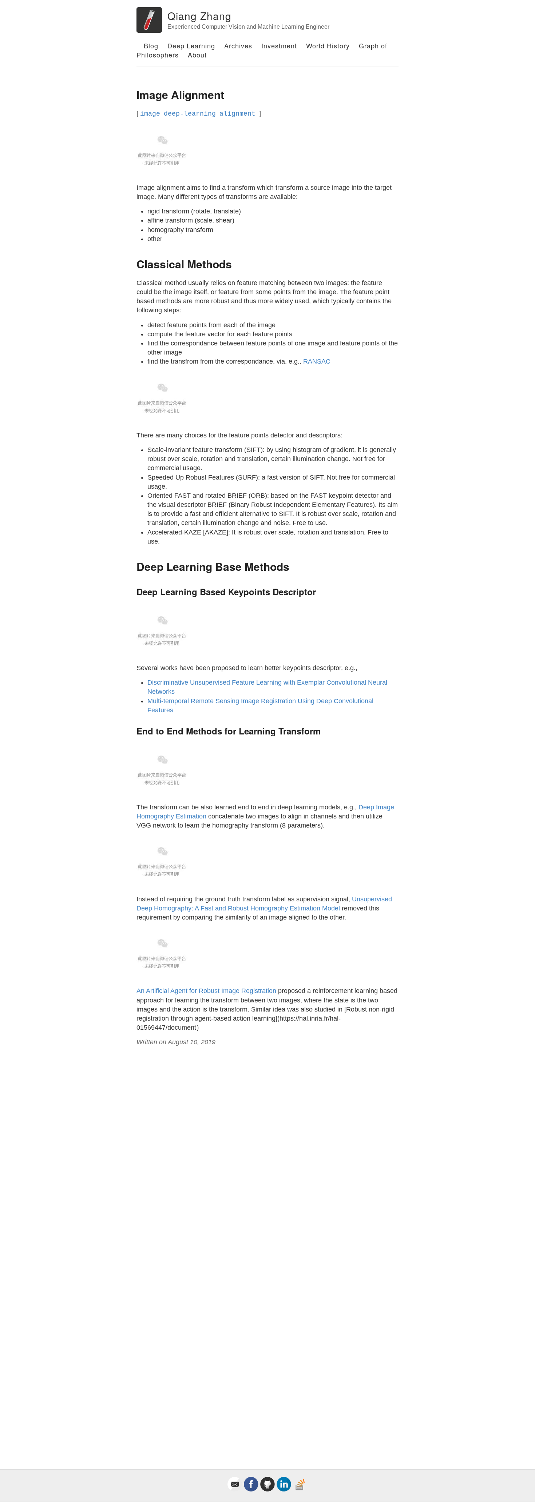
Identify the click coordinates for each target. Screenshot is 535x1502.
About (197, 54)
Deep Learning (191, 45)
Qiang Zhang (199, 15)
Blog (151, 45)
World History (328, 45)
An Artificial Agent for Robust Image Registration (206, 990)
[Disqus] (267, 1151)
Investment (279, 45)
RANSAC (316, 361)
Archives (238, 45)
